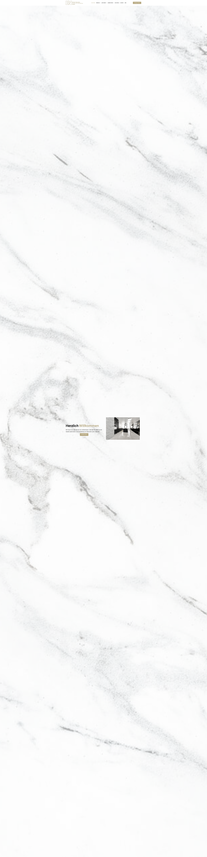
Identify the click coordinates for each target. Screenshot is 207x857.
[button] (137, 3)
